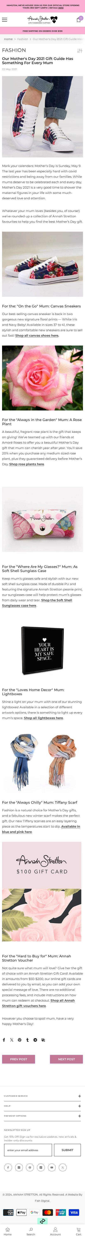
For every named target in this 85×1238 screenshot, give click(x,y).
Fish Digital (42, 1200)
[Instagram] (19, 1167)
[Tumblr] (27, 1040)
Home (8, 39)
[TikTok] (41, 1167)
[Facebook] (4, 1040)
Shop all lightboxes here (43, 718)
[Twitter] (12, 1040)
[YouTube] (52, 1167)
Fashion (22, 39)
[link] (30, 1231)
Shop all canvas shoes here (36, 335)
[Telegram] (35, 1040)
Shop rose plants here (26, 464)
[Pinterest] (19, 1040)
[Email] (43, 1040)
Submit (67, 1150)
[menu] (4, 19)
